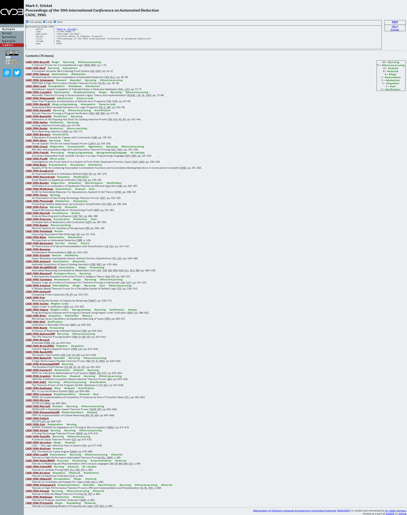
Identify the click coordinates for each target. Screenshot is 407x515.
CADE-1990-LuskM (36, 454)
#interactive (62, 369)
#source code (85, 98)
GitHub (402, 513)
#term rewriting (77, 128)
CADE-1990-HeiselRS (38, 110)
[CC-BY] (12, 54)
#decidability (60, 285)
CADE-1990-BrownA (37, 339)
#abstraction (65, 98)
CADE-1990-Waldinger (39, 496)
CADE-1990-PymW (36, 158)
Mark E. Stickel (66, 29)
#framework (62, 279)
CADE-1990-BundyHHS (38, 351)
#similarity (95, 164)
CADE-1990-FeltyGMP (38, 466)
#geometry (95, 146)
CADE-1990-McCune (37, 400)
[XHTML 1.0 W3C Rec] (12, 60)
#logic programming (64, 104)
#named (393, 68)
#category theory (65, 273)
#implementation (84, 92)
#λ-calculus (138, 152)
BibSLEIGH (344, 510)
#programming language (111, 152)
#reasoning (97, 267)
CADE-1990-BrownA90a (39, 345)
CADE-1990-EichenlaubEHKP (42, 363)
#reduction (80, 218)
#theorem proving (393, 65)
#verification (102, 110)
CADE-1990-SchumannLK (40, 484)
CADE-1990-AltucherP (38, 273)
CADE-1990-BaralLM (37, 104)
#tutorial (392, 71)
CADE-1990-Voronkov (38, 442)
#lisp (57, 388)
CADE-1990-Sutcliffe (37, 436)
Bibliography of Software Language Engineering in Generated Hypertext (294, 510)
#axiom (56, 255)
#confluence (60, 212)
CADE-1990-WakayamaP (40, 98)
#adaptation (55, 424)
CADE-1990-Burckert (37, 134)
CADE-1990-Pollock (37, 418)
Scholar (395, 29)
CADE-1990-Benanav (37, 249)
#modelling (73, 502)
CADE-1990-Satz (35, 424)
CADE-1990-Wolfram (38, 448)
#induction (60, 116)
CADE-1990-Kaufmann (38, 388)
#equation (392, 83)
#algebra (61, 345)
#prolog (55, 194)
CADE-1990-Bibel (35, 237)
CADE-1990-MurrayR (37, 406)
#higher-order (60, 303)
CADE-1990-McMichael (39, 188)
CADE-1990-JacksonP (38, 291)
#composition (76, 146)
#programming (81, 309)
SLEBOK (390, 513)
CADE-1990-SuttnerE (38, 261)
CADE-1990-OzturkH (37, 255)
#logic (393, 74)
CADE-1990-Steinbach (38, 231)
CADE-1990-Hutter (36, 122)
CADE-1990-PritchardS (39, 502)
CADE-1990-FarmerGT (38, 369)
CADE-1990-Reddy (36, 128)
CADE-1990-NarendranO (40, 176)
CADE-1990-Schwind (37, 285)
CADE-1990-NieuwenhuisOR (42, 412)
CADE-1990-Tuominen (38, 279)
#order (75, 212)
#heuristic (78, 261)
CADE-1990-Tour (35, 297)
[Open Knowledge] (12, 57)
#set (393, 86)
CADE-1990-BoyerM (37, 61)
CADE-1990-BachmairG (39, 243)
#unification (392, 89)
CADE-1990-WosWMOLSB (41, 267)
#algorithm (57, 146)
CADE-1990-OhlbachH (38, 478)
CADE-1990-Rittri (35, 315)
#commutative (58, 164)
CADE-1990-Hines (36, 140)
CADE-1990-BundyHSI (38, 116)
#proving (393, 62)
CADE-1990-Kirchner (37, 472)
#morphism (77, 164)
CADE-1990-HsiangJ (37, 490)
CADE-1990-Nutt (35, 321)
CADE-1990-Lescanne (38, 394)
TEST (395, 21)
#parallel (75, 79)
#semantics (70, 67)
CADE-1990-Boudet (37, 182)
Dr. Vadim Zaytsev (395, 510)
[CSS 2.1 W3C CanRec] (12, 66)
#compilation (56, 86)
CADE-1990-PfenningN (39, 200)
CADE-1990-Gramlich (38, 375)
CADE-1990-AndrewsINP (40, 333)
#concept (63, 460)
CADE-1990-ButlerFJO (38, 357)
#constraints (60, 134)
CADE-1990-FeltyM (36, 152)
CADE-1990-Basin (36, 164)
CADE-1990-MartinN (37, 212)
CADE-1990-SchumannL (39, 79)
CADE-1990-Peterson (38, 218)
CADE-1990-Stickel (36, 430)
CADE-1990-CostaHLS (38, 92)
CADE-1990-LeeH (35, 86)
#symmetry (80, 200)
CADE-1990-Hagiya (36, 309)
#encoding (57, 152)
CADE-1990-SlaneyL (37, 73)
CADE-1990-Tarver (36, 194)
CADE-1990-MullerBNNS (40, 460)
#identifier (72, 315)
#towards (71, 206)
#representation (100, 460)
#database (75, 86)
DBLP (395, 26)
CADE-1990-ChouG (36, 146)
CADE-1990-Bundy (36, 327)
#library (87, 315)
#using (132, 309)
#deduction (393, 80)
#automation (393, 77)
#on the (60, 243)
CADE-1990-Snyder (37, 303)
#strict (85, 243)
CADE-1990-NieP (35, 67)
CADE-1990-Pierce (36, 206)
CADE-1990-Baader (36, 225)
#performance (94, 182)
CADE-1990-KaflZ (35, 381)
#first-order (57, 158)
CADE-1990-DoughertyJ (39, 170)
